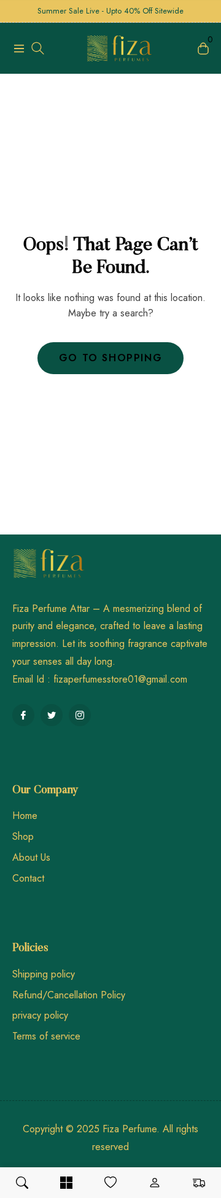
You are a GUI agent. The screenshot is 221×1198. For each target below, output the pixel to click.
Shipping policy (43, 974)
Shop (23, 836)
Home (24, 815)
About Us (31, 857)
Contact (28, 878)
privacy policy (40, 1015)
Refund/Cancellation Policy (68, 995)
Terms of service (46, 1036)
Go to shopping (110, 358)
